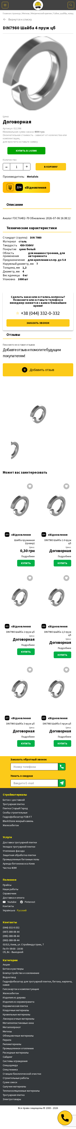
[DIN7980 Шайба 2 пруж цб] (20, 597)
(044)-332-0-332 (11, 927)
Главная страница (12, 13)
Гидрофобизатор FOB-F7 (17, 816)
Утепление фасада (14, 851)
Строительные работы (16, 1078)
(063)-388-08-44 (11, 940)
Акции (6, 964)
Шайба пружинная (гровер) (24, 542)
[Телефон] (65, 1118)
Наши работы (10, 889)
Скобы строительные (15, 812)
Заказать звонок (38, 323)
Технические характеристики (31, 227)
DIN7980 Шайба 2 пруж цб (20, 631)
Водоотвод (9, 977)
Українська (9, 910)
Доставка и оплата (13, 897)
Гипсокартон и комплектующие (21, 989)
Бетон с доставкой (14, 799)
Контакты (8, 906)
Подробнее (28, 556)
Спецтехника (10, 1069)
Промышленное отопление (18, 1048)
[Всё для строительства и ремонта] (38, 5)
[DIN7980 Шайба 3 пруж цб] (20, 689)
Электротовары (12, 1099)
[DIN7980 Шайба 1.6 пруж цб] (56, 505)
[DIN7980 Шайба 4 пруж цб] (38, 414)
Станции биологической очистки (22, 1073)
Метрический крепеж (41, 13)
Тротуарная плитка (14, 804)
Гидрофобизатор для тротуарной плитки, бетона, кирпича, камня (37, 983)
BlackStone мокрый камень (18, 821)
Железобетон (11, 825)
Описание (14, 204)
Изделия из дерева (14, 997)
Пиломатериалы (12, 1044)
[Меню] (5, 5)
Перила (7, 1040)
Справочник (9, 893)
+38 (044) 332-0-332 (40, 313)
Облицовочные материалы (18, 1035)
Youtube (11, 902)
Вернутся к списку (20, 19)
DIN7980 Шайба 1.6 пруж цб (57, 542)
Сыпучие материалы (14, 1086)
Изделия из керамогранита (18, 1001)
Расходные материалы (16, 1052)
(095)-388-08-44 (11, 936)
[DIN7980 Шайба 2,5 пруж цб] (56, 597)
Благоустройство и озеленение (21, 973)
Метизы (26, 13)
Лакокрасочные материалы (18, 1018)
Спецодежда (10, 1065)
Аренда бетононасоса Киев (19, 863)
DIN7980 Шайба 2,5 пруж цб (57, 633)
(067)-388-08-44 (11, 931)
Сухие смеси (10, 1082)
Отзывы (13, 334)
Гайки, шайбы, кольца (64, 13)
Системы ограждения (15, 1061)
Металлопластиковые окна (18, 1023)
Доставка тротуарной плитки (20, 842)
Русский (22, 910)
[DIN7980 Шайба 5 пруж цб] (56, 689)
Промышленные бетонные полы (21, 859)
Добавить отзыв (42, 370)
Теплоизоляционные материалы (21, 1090)
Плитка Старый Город (15, 808)
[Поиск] (71, 5)
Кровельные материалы (16, 1014)
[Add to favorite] (30, 486)
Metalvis (32, 176)
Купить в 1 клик (26, 150)
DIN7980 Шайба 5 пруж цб (57, 723)
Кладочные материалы (16, 1010)
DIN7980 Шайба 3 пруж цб (20, 723)
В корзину (51, 166)
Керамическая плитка (15, 1006)
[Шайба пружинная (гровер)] (20, 505)
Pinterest (30, 902)
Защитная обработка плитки (19, 855)
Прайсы (7, 885)
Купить (26, 563)
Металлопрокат (12, 1027)
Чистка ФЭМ (10, 867)
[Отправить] (61, 766)
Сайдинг (7, 1056)
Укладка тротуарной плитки (19, 846)
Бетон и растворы (13, 968)
